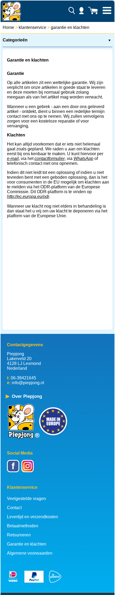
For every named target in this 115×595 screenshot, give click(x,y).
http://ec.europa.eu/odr (28, 196)
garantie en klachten (70, 27)
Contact (14, 507)
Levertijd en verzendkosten (32, 516)
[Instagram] (28, 469)
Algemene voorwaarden (29, 553)
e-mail (13, 158)
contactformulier (49, 158)
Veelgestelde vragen (26, 498)
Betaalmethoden (22, 526)
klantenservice (32, 27)
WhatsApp (83, 158)
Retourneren (19, 535)
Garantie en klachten (26, 544)
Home (8, 27)
